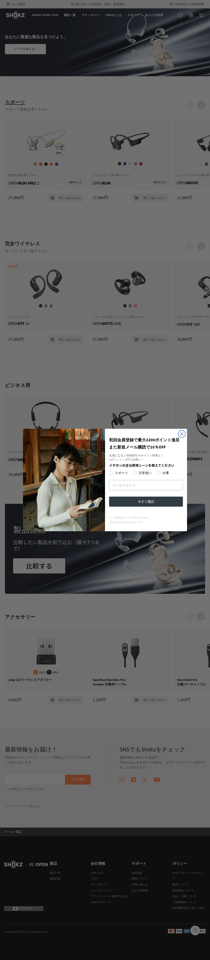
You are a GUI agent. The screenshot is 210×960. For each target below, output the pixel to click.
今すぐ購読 (146, 501)
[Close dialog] (181, 434)
